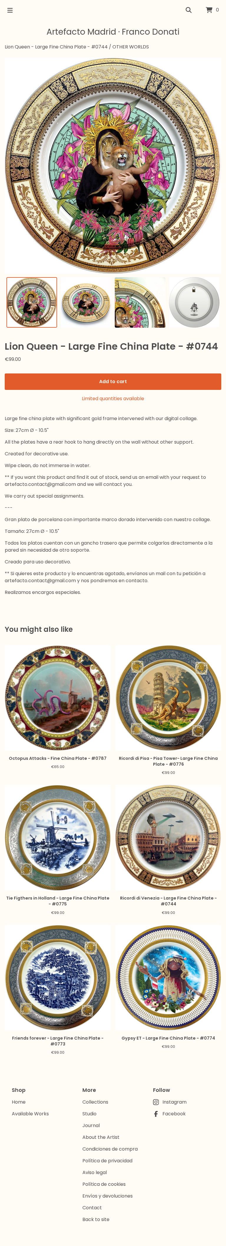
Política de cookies (104, 1184)
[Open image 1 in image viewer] (113, 166)
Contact (92, 1207)
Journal (91, 1125)
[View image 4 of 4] (194, 302)
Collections (95, 1102)
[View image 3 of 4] (140, 302)
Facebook (174, 1113)
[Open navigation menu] (10, 10)
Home (19, 1102)
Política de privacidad (107, 1160)
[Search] (188, 10)
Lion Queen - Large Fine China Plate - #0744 (56, 46)
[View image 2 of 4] (86, 302)
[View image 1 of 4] (31, 302)
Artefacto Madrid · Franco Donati (113, 32)
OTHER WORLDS (130, 46)
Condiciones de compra (110, 1149)
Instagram (174, 1102)
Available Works (30, 1113)
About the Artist (100, 1137)
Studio (89, 1113)
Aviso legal (94, 1172)
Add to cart (113, 381)
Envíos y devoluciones (107, 1196)
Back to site (95, 1219)
